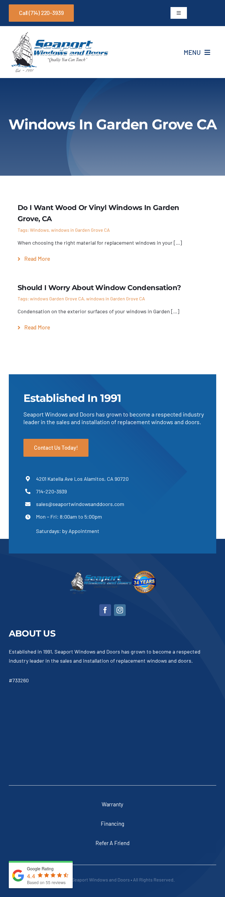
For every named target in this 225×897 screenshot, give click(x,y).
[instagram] (120, 610)
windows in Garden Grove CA (80, 230)
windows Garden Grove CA (57, 298)
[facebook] (105, 610)
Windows (39, 230)
